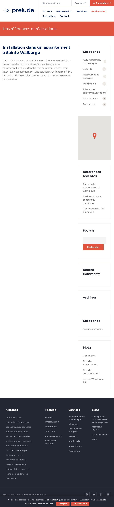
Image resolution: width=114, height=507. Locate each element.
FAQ (94, 439)
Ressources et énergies (91, 76)
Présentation (64, 11)
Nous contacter (100, 434)
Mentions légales (97, 428)
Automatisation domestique (92, 62)
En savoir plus (80, 504)
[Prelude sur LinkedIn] (107, 494)
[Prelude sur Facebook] (87, 494)
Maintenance (90, 98)
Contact (64, 16)
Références (98, 11)
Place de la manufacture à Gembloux (91, 187)
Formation (89, 104)
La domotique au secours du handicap (92, 199)
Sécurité (87, 69)
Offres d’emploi (53, 436)
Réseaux (73, 436)
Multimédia (89, 83)
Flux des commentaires (91, 372)
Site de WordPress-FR (94, 381)
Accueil (47, 11)
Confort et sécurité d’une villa (93, 210)
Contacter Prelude (50, 442)
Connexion (89, 355)
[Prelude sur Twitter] (93, 494)
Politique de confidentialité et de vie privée (100, 419)
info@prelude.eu (53, 3)
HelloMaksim (41, 494)
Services (82, 11)
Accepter (62, 504)
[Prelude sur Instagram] (100, 494)
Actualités (49, 16)
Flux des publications (90, 363)
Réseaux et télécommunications (94, 91)
